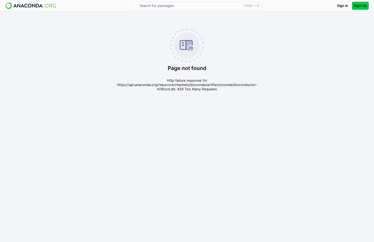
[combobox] (189, 6)
